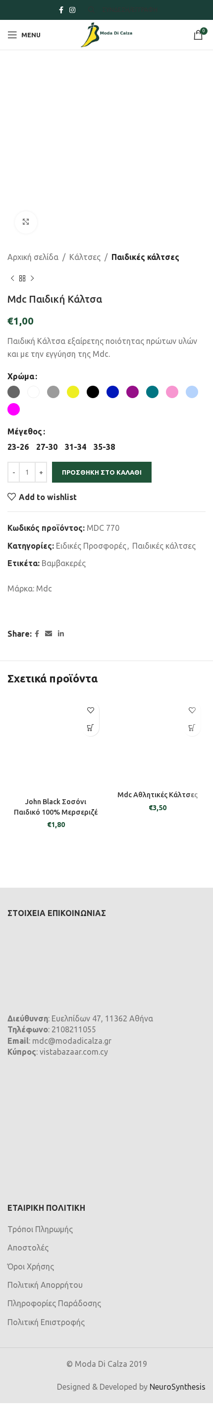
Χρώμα (20, 376)
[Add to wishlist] (90, 710)
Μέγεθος (24, 431)
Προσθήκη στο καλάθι (102, 472)
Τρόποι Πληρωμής (40, 1229)
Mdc (44, 588)
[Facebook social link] (61, 10)
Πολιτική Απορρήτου (45, 1284)
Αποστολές (28, 1247)
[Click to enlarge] (26, 222)
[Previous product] (12, 278)
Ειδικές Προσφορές (91, 545)
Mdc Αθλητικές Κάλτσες (157, 795)
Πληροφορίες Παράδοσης (54, 1303)
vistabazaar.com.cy (74, 1051)
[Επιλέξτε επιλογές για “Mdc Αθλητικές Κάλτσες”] (192, 727)
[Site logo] (106, 33)
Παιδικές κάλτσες (145, 256)
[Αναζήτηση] (90, 10)
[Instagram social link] (72, 10)
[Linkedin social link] (61, 634)
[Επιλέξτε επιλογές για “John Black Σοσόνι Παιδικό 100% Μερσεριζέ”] (90, 727)
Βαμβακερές (64, 563)
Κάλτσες (85, 256)
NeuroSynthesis (178, 1386)
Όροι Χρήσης (30, 1266)
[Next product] (32, 278)
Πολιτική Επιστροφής (46, 1322)
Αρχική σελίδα (32, 256)
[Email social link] (48, 634)
